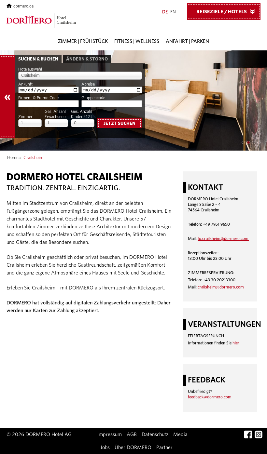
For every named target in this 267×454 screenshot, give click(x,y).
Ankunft (25, 84)
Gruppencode (93, 98)
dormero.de (23, 6)
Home (13, 157)
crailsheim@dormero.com (221, 287)
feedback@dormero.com (210, 397)
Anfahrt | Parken (187, 41)
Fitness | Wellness (136, 41)
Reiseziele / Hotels (226, 11)
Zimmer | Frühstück (83, 41)
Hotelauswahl (30, 69)
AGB (132, 434)
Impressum (109, 434)
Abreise (88, 84)
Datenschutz (155, 434)
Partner (164, 447)
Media (180, 434)
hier (235, 343)
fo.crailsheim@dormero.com (223, 239)
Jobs (105, 447)
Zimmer (25, 117)
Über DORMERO (133, 447)
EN (173, 12)
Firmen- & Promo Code (38, 98)
